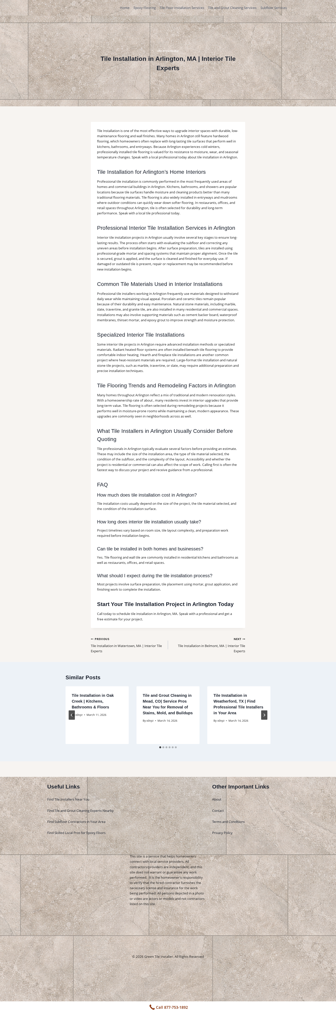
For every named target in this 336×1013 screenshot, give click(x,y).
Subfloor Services (274, 7)
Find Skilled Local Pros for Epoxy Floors (76, 832)
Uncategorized (168, 50)
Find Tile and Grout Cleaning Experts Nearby (80, 810)
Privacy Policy (222, 832)
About (216, 799)
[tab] (160, 747)
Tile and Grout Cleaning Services (232, 7)
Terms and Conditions (228, 821)
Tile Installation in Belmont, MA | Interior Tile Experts (211, 645)
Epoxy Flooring (145, 7)
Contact (218, 810)
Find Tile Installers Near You (68, 799)
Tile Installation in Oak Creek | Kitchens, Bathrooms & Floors (93, 701)
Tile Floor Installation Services (182, 7)
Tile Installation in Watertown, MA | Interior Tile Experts (126, 645)
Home (125, 7)
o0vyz (79, 715)
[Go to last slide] (72, 715)
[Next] (264, 715)
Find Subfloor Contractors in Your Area (76, 821)
